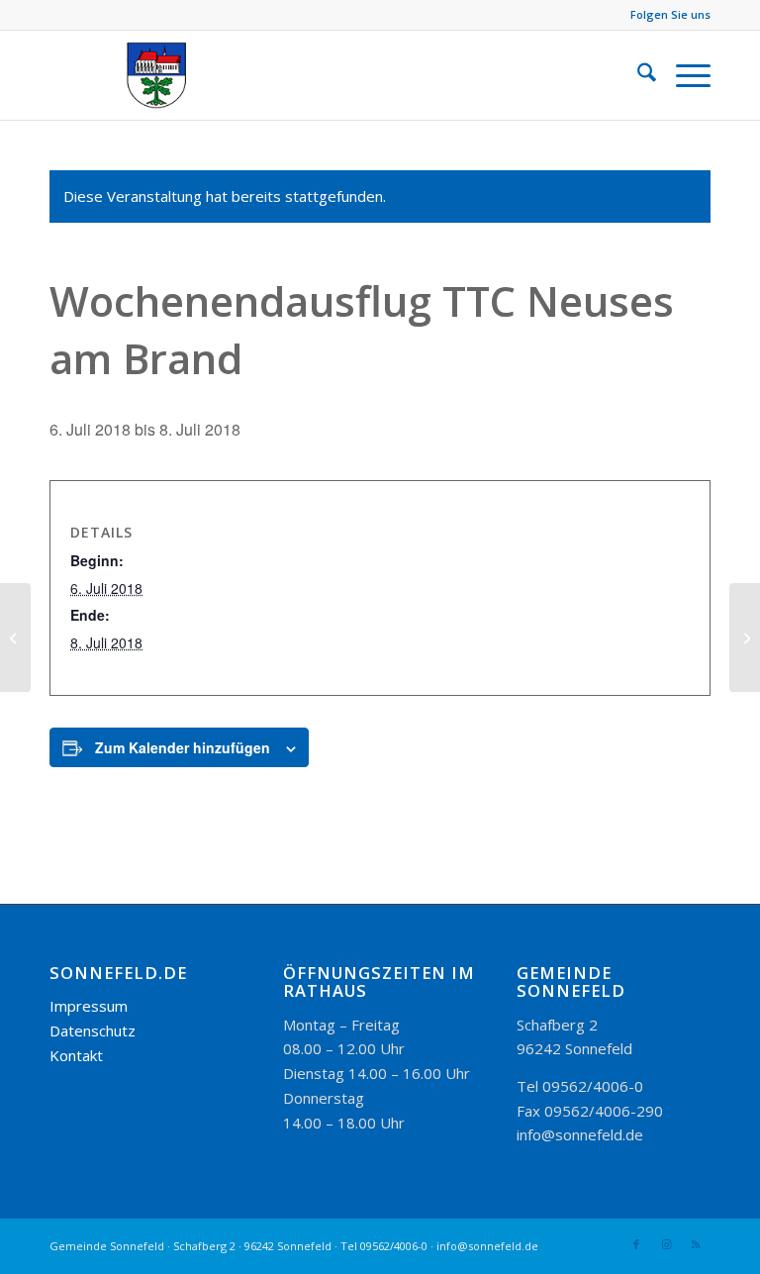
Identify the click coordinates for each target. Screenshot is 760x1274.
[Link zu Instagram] (666, 1244)
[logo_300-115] (165, 75)
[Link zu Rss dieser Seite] (696, 1244)
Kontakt (76, 1055)
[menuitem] (637, 75)
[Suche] (637, 75)
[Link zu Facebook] (636, 1244)
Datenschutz (92, 1030)
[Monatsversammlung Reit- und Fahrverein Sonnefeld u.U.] (15, 637)
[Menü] (683, 75)
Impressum (88, 1006)
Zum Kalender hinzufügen (182, 747)
